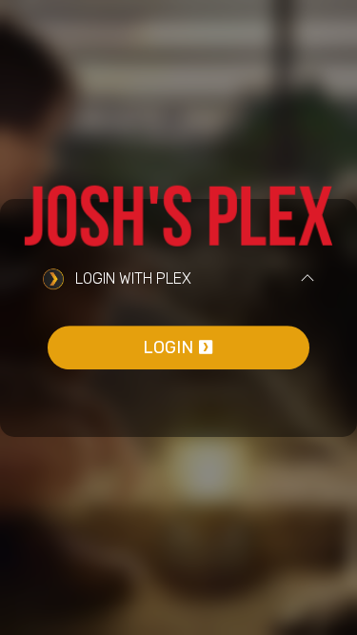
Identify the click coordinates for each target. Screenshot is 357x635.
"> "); (96, 10)
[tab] (178, 280)
